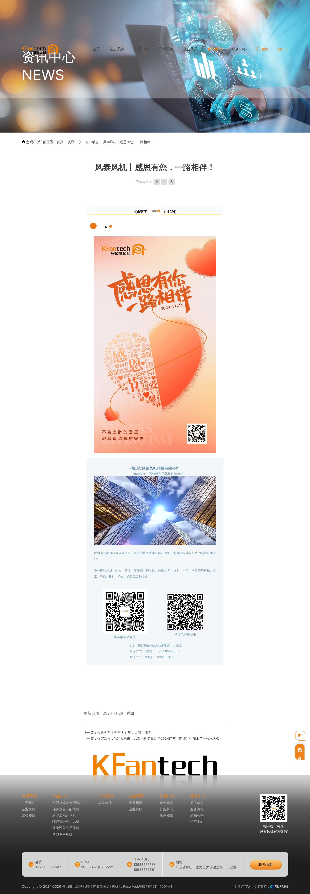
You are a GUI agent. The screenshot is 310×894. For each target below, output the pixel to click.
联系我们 (266, 864)
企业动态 (92, 142)
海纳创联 (281, 886)
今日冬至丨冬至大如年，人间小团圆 (124, 732)
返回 (130, 713)
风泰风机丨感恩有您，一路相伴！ (128, 142)
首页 (60, 142)
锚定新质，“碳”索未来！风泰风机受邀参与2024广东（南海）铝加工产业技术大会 (158, 738)
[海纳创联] (272, 886)
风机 (153, 468)
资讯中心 (74, 142)
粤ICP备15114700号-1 (155, 886)
